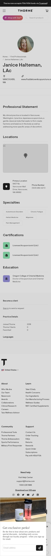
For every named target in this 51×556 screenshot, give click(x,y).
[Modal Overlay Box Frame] (23, 526)
